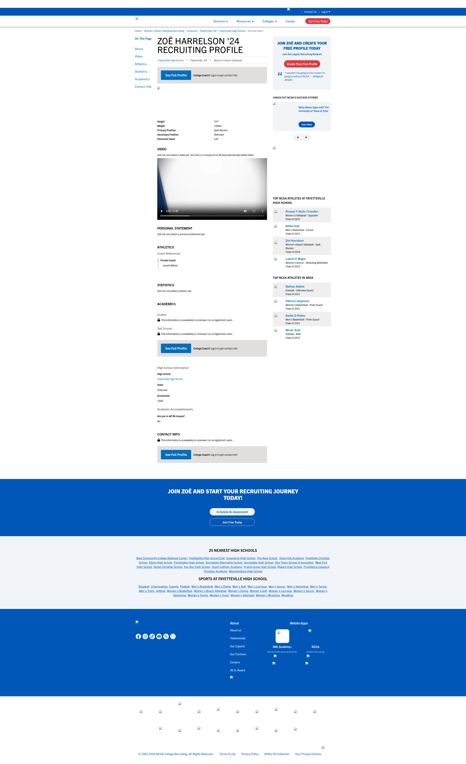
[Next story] (306, 137)
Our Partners (238, 654)
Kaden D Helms (295, 315)
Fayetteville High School (232, 30)
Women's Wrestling (268, 595)
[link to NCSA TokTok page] (152, 636)
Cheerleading (159, 586)
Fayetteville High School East (207, 558)
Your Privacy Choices (308, 754)
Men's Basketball (202, 586)
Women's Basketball (179, 591)
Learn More (306, 124)
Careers (235, 662)
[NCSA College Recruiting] (149, 21)
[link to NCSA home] (156, 626)
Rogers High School (290, 567)
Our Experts (237, 646)
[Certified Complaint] (300, 733)
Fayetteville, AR (208, 30)
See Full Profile (176, 75)
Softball (160, 591)
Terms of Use (227, 754)
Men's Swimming (297, 586)
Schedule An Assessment (232, 512)
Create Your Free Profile (302, 64)
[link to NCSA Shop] (293, 11)
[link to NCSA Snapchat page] (173, 636)
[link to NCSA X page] (166, 636)
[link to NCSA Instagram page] (145, 636)
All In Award (237, 670)
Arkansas (192, 30)
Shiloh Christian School (167, 567)
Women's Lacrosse (280, 591)
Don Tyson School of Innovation (294, 562)
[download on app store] (282, 657)
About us (235, 630)
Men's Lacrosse (257, 586)
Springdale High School (258, 562)
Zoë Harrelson (295, 240)
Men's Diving (223, 586)
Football (185, 586)
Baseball (144, 586)
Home (138, 30)
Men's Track (146, 591)
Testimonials (238, 638)
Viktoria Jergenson (297, 300)
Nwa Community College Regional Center (161, 558)
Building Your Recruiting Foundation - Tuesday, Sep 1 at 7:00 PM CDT (209, 3)
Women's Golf (258, 591)
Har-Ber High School (197, 567)
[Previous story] (297, 137)
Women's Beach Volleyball (210, 591)
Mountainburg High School (245, 571)
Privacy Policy (250, 754)
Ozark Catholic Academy (227, 567)
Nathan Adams (295, 286)
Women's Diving (238, 591)
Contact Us (310, 11)
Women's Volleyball (242, 595)
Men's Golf (239, 586)
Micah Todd (293, 330)
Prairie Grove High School (260, 567)
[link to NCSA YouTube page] (159, 636)
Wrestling (287, 595)
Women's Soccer (303, 591)
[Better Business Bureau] (262, 733)
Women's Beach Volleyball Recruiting (164, 30)
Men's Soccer (276, 586)
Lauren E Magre (296, 258)
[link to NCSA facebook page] (138, 636)
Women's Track (219, 595)
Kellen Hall (292, 225)
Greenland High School (240, 558)
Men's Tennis (318, 586)
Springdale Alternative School (224, 562)
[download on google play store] (283, 665)
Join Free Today (317, 21)
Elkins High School (160, 562)
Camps (290, 21)
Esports (173, 586)
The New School (267, 558)
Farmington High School (189, 562)
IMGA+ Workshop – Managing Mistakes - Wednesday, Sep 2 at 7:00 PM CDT (303, 3)
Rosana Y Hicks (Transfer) (302, 211)
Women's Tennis (198, 595)
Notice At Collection (276, 754)
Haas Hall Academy (291, 558)
